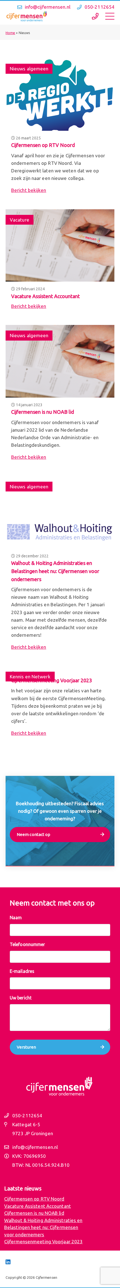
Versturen (26, 1047)
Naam (16, 917)
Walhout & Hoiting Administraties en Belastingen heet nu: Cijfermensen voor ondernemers (55, 571)
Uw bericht (21, 997)
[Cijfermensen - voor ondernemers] (26, 16)
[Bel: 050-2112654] (95, 16)
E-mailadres (22, 971)
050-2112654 (99, 6)
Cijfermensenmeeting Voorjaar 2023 (43, 1241)
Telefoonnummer (27, 944)
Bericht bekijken (28, 190)
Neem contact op (34, 834)
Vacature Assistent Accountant (45, 296)
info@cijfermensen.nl (47, 6)
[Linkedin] (8, 1262)
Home (10, 33)
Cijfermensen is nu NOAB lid (42, 412)
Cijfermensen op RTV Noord (43, 145)
